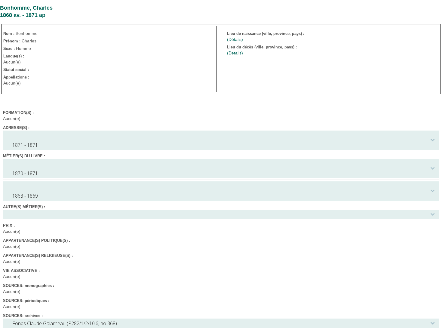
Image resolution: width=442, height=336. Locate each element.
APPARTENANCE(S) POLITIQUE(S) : (36, 240)
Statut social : (16, 69)
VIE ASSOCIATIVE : (21, 270)
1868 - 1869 (25, 196)
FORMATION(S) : (18, 112)
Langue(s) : (13, 56)
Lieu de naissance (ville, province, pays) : (266, 33)
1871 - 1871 (25, 145)
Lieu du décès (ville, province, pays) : (262, 47)
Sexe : (9, 48)
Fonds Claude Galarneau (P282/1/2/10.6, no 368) (64, 323)
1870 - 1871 (25, 173)
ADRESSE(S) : (16, 127)
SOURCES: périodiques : (26, 300)
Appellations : (16, 77)
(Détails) (235, 39)
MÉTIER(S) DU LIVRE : (24, 156)
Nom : (9, 33)
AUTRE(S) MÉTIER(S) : (24, 207)
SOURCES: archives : (23, 315)
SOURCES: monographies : (28, 285)
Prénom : (12, 41)
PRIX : (9, 225)
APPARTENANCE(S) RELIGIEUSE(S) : (38, 255)
